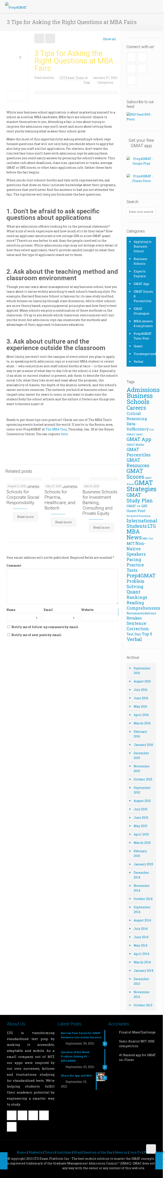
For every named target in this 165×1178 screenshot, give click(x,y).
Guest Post (136, 510)
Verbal (139, 362)
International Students (142, 523)
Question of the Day (97, 1152)
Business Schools (140, 261)
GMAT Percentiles (139, 452)
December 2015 (141, 755)
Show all (109, 39)
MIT (131, 543)
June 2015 (141, 817)
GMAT (139, 434)
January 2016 (143, 745)
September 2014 (142, 909)
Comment (13, 565)
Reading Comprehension (143, 605)
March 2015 (142, 843)
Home (21, 1152)
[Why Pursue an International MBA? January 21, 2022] (4, 1160)
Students (35, 1152)
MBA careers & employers (143, 323)
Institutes (64, 1152)
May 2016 (140, 706)
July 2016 (140, 690)
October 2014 (143, 899)
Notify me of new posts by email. (36, 635)
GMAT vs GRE (137, 506)
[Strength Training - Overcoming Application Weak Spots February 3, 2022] (159, 1160)
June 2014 (141, 937)
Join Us (135, 1152)
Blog (77, 1152)
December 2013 (141, 981)
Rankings (137, 597)
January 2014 (143, 970)
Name (21, 610)
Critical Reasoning (137, 416)
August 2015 (142, 801)
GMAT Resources (138, 462)
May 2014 (140, 945)
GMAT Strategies (141, 311)
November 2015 (142, 768)
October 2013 (143, 1005)
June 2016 (141, 698)
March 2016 (142, 723)
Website (87, 610)
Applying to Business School (142, 246)
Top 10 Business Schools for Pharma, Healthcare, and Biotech (60, 497)
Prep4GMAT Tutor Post (143, 336)
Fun (152, 429)
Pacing (134, 559)
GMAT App (141, 284)
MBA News (134, 534)
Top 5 (147, 633)
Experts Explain (140, 273)
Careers (136, 407)
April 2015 (141, 834)
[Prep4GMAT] (16, 6)
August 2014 (142, 920)
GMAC (131, 434)
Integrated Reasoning (138, 515)
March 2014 (142, 962)
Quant (138, 346)
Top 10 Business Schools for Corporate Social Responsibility (22, 494)
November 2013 (142, 994)
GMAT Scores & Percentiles (143, 296)
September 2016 (142, 670)
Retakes (134, 618)
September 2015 (142, 790)
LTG (151, 526)
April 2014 (141, 954)
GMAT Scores (135, 473)
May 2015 (140, 826)
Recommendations (141, 613)
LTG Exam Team (72, 78)
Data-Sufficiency (138, 426)
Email (59, 610)
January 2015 (143, 864)
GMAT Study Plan (140, 498)
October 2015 (143, 779)
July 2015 (140, 809)
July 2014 (141, 929)
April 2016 (141, 715)
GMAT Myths (135, 445)
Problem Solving (135, 583)
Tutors (49, 1152)
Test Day (134, 634)
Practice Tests (135, 567)
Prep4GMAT (141, 575)
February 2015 (140, 853)
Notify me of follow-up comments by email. (45, 627)
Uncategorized (144, 354)
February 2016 (140, 734)
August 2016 (142, 681)
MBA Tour (147, 538)
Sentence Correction (138, 625)
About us (121, 1152)
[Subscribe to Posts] (135, 114)
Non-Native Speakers (136, 548)
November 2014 (142, 888)
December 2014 (141, 874)
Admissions (143, 390)
